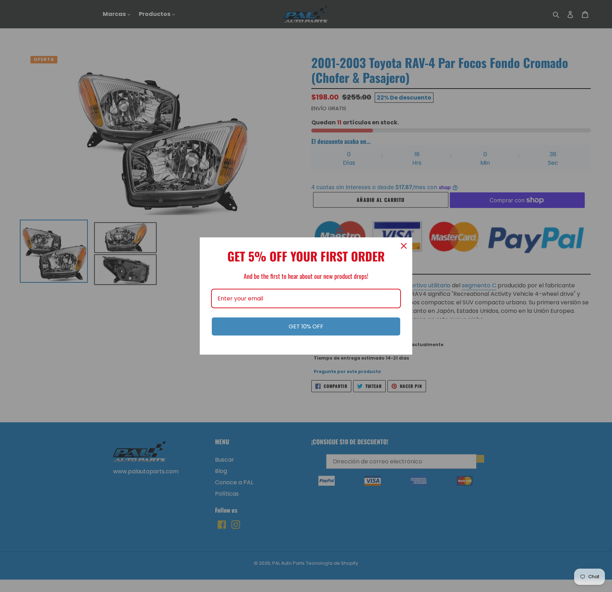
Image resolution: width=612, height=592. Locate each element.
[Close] (403, 245)
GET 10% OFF (306, 326)
